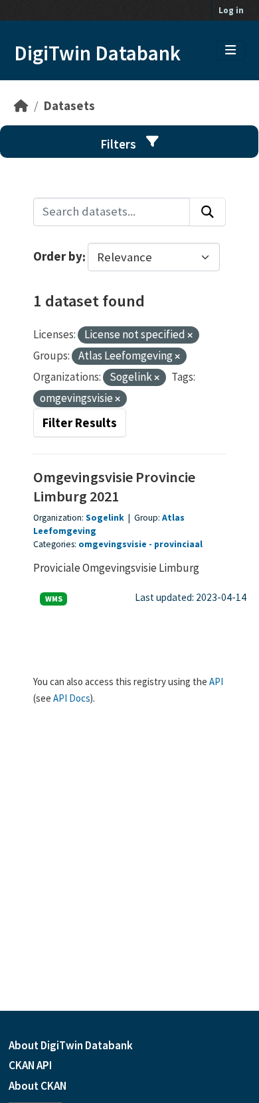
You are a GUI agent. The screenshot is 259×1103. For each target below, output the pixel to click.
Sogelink (105, 517)
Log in (231, 10)
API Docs (71, 698)
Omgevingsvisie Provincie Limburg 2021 (114, 486)
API (216, 681)
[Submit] (207, 212)
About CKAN (37, 1085)
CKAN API (30, 1065)
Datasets (69, 105)
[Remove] (190, 335)
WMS (53, 599)
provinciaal (178, 544)
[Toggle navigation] (230, 50)
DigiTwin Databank (97, 53)
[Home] (21, 105)
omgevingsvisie (112, 544)
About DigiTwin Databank (71, 1045)
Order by (57, 257)
